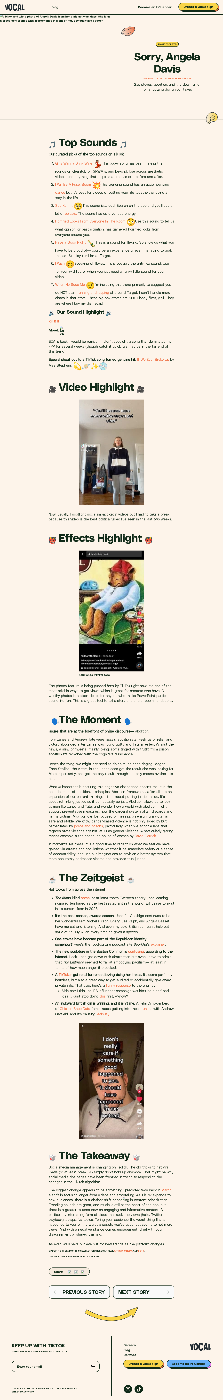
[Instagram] (128, 1389)
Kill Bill (54, 321)
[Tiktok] (138, 1389)
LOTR (141, 1251)
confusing (136, 951)
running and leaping (94, 292)
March (166, 1190)
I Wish (60, 263)
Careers (129, 1345)
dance (60, 192)
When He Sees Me (70, 284)
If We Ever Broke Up (153, 359)
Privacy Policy (44, 1388)
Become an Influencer (155, 7)
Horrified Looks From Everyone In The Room (90, 221)
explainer (158, 944)
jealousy (102, 1014)
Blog (55, 7)
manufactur (27, 1392)
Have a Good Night (70, 242)
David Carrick (145, 836)
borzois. (71, 213)
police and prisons (88, 826)
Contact (129, 1354)
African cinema (123, 1251)
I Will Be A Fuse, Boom (73, 184)
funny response (119, 985)
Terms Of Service (65, 1388)
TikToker (65, 974)
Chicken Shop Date (75, 1008)
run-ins (147, 1008)
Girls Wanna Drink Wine (73, 163)
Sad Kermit (64, 205)
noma (85, 898)
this (102, 996)
